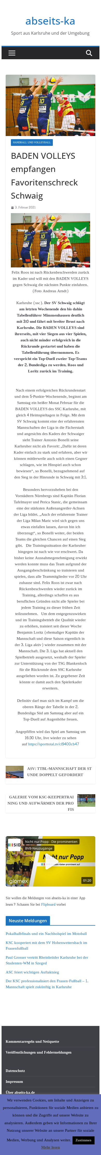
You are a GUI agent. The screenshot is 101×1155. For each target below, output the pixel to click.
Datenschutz (15, 1071)
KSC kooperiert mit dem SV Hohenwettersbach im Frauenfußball (46, 945)
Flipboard (48, 904)
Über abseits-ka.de (20, 1092)
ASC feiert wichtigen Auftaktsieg (32, 972)
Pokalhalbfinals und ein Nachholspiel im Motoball (46, 933)
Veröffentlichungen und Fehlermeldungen (38, 1052)
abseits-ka (50, 20)
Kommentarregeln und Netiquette (32, 1041)
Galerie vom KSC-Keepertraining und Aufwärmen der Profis (41, 803)
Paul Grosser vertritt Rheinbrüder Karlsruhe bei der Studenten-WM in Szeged (47, 960)
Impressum (14, 1081)
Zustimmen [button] (83, 1140)
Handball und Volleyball (32, 142)
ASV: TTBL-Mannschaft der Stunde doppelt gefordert (59, 772)
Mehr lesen (50, 1147)
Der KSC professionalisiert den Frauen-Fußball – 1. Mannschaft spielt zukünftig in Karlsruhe (47, 984)
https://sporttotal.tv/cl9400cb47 (53, 744)
